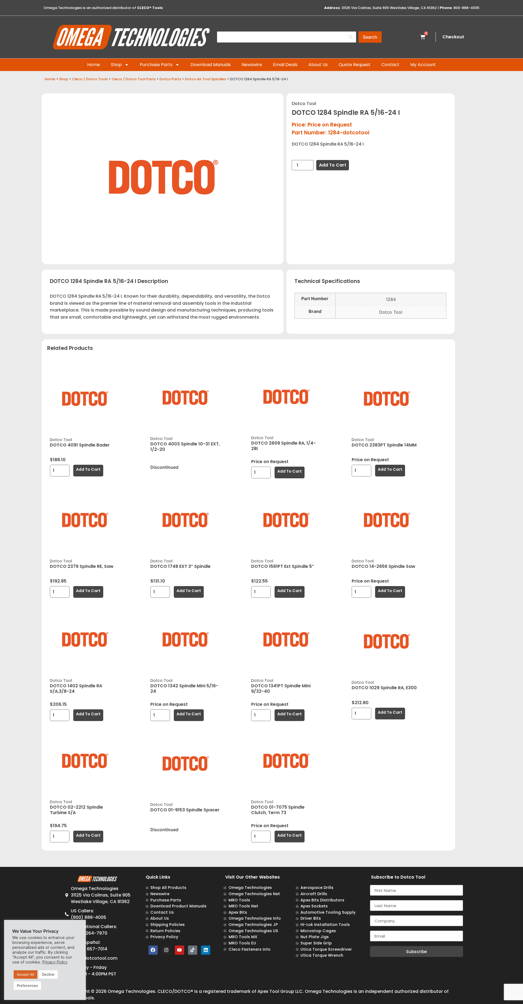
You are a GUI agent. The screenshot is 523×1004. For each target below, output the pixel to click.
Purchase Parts (156, 64)
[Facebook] (153, 950)
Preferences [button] (27, 985)
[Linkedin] (205, 950)
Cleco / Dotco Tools (90, 79)
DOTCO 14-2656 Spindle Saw (383, 566)
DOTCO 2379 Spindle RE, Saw (82, 566)
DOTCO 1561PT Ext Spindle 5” (282, 566)
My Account (423, 64)
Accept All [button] (25, 974)
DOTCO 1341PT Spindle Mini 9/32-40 (281, 688)
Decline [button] (48, 974)
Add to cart (332, 165)
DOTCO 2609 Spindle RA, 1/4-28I (283, 446)
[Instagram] (166, 950)
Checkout (453, 37)
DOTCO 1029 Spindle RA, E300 (384, 688)
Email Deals (285, 64)
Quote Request (354, 64)
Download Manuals (210, 64)
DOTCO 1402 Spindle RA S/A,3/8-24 (76, 688)
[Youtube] (179, 950)
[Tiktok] (192, 950)
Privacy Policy (55, 962)
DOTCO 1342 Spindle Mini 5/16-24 (184, 688)
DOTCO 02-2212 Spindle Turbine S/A (76, 810)
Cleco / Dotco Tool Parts (134, 79)
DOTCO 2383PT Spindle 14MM (384, 445)
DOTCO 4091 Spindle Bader (80, 445)
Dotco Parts (170, 79)
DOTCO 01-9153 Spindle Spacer (185, 810)
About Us (318, 64)
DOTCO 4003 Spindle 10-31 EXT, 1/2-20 (185, 446)
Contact (390, 64)
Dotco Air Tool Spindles (205, 79)
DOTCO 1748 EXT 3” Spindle (180, 566)
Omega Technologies (131, 991)
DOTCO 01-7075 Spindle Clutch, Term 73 (278, 810)
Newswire (252, 64)
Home (93, 64)
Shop (116, 64)
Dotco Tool (304, 103)
